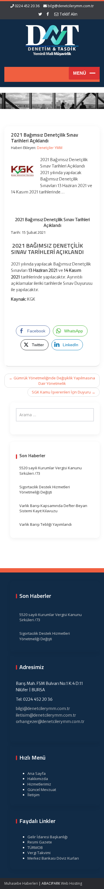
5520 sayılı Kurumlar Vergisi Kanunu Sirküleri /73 (50, 470)
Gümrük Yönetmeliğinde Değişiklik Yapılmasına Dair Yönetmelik (52, 380)
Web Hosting (71, 883)
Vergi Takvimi (39, 852)
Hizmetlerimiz (39, 784)
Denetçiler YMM (49, 147)
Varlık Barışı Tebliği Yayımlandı (45, 524)
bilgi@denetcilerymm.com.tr (71, 5)
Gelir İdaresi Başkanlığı (47, 836)
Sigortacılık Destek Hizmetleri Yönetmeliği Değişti (44, 489)
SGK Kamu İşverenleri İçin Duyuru (63, 392)
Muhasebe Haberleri (21, 883)
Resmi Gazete (39, 842)
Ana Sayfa (36, 773)
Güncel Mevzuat (41, 789)
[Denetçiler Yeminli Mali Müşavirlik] (52, 39)
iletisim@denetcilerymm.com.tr (46, 715)
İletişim (33, 794)
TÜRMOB (35, 847)
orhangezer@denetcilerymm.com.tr (50, 721)
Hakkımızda (37, 778)
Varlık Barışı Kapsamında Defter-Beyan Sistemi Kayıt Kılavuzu (53, 508)
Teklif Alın (67, 14)
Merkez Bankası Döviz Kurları (53, 858)
